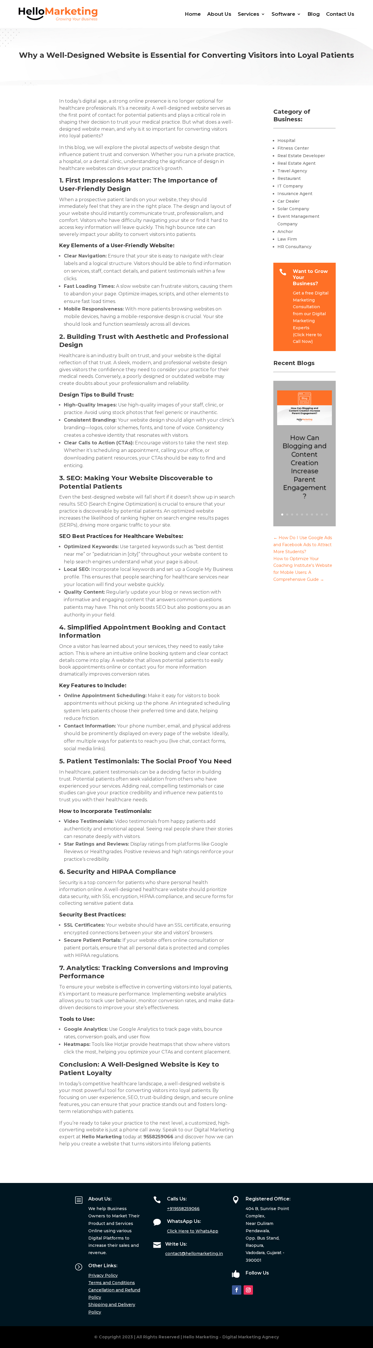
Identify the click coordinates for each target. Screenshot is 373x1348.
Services (248, 14)
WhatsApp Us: (184, 1221)
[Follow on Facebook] (236, 1290)
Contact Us (340, 14)
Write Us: (176, 1244)
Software (283, 14)
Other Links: (102, 1265)
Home (193, 14)
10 (327, 514)
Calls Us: (177, 1199)
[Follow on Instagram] (248, 1290)
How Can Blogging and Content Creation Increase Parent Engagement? (304, 467)
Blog (313, 14)
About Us (219, 14)
